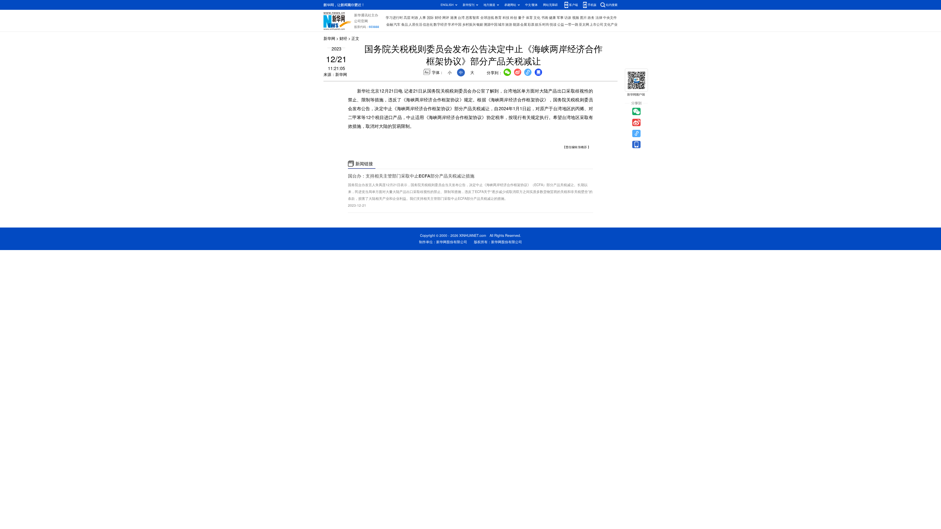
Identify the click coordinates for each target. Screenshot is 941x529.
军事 (560, 17)
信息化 (428, 24)
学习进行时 (394, 17)
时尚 (545, 24)
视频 (575, 17)
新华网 (329, 38)
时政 (414, 17)
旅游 (508, 24)
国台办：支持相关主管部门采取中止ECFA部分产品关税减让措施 (411, 176)
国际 (430, 17)
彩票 (531, 24)
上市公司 (596, 24)
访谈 (567, 17)
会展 (523, 24)
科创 (513, 17)
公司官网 (361, 21)
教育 (498, 17)
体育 (529, 17)
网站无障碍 (550, 4)
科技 (506, 17)
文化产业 (611, 24)
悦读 (553, 24)
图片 (583, 17)
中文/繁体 (531, 4)
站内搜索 (612, 4)
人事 (422, 17)
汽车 (397, 24)
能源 (516, 24)
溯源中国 (490, 24)
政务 (591, 17)
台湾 (461, 17)
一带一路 (571, 24)
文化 (536, 17)
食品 (404, 24)
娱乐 (538, 24)
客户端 (573, 4)
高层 (407, 17)
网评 (445, 17)
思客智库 (472, 17)
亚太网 (584, 24)
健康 (552, 17)
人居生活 (415, 24)
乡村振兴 (469, 24)
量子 (521, 17)
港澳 (453, 17)
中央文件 (610, 17)
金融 (389, 24)
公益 (560, 24)
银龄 (479, 24)
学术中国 (454, 24)
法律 (598, 17)
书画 (544, 17)
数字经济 (440, 24)
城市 (501, 24)
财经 (438, 17)
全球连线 (487, 17)
